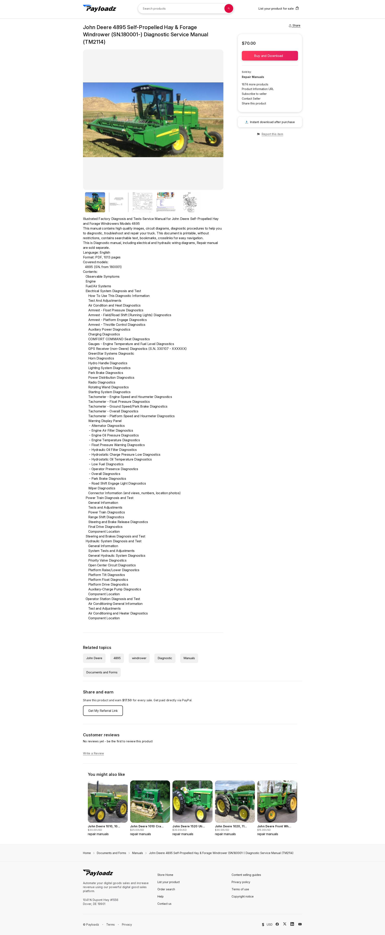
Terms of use (240, 889)
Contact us (164, 903)
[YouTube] (300, 924)
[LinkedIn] (292, 924)
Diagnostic (165, 658)
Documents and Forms (102, 672)
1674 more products (255, 84)
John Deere (94, 658)
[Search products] (228, 8)
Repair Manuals (253, 77)
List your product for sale (276, 8)
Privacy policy (241, 882)
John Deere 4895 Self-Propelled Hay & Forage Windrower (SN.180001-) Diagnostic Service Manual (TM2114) (221, 853)
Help (160, 896)
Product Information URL (258, 89)
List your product (168, 882)
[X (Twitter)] (284, 924)
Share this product (254, 103)
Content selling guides (246, 874)
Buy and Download (270, 56)
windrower (139, 658)
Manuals (189, 658)
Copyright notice (243, 896)
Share (296, 25)
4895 (117, 658)
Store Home (165, 874)
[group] (108, 808)
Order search (166, 889)
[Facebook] (277, 924)
